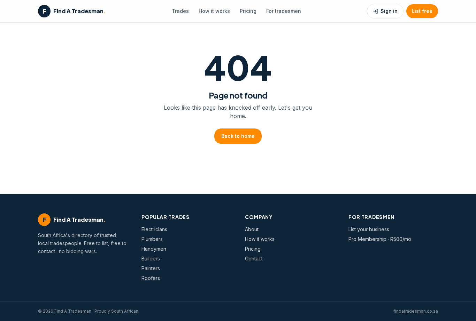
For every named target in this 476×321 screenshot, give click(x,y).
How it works (214, 11)
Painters (150, 268)
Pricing (248, 11)
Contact (254, 258)
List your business (368, 229)
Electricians (154, 229)
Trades (180, 11)
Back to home (238, 136)
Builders (150, 258)
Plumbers (152, 239)
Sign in (389, 11)
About (252, 229)
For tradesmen (283, 11)
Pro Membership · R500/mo (379, 239)
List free (422, 11)
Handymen (153, 249)
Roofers (150, 278)
